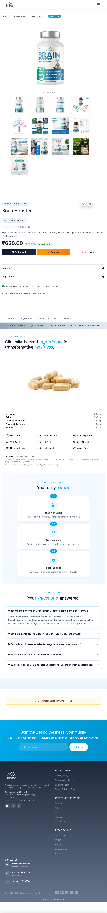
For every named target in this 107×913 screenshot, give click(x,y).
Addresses (60, 844)
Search (58, 803)
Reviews (68, 318)
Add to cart (20, 252)
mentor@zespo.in (20, 872)
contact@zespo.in (20, 863)
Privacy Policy (61, 776)
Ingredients (26, 318)
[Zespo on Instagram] (19, 805)
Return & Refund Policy (65, 789)
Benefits (12, 318)
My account (60, 835)
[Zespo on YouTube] (7, 805)
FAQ (56, 318)
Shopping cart (61, 849)
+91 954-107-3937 (20, 881)
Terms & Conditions (64, 780)
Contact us (60, 821)
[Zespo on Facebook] (13, 805)
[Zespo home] (11, 775)
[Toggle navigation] (98, 5)
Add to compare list (89, 203)
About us (59, 817)
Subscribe (79, 747)
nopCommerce (59, 899)
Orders (58, 840)
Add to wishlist (83, 203)
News (57, 808)
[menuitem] (78, 776)
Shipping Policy (62, 785)
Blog (57, 812)
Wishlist (58, 853)
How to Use (43, 318)
